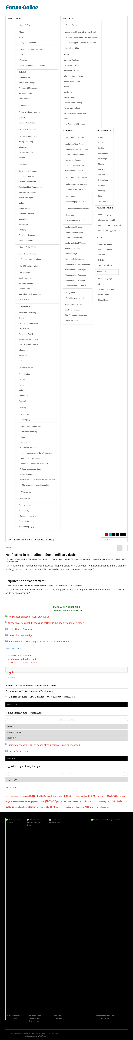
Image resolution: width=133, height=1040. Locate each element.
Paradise (23, 60)
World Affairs (24, 299)
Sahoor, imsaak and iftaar (30, 469)
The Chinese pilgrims (22, 655)
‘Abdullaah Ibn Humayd (74, 232)
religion (109, 802)
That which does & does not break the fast (37, 480)
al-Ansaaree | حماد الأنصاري (109, 231)
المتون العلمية (11, 758)
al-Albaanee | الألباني (106, 220)
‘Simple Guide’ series (106, 289)
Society (22, 158)
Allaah (21, 32)
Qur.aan (22, 117)
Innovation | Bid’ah (71, 71)
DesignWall (55, 1033)
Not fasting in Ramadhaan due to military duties (41, 555)
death (49, 796)
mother (14, 802)
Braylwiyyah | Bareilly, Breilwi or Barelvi (81, 32)
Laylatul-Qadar (26, 442)
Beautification (24, 374)
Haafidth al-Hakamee (73, 160)
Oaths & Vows (24, 289)
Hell (21, 55)
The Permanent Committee (76, 315)
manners (122, 796)
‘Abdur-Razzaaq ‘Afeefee (75, 155)
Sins (100, 196)
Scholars (101, 260)
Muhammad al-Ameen (74, 171)
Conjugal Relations (26, 176)
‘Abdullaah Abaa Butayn (75, 144)
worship (100, 807)
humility (87, 796)
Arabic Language (105, 244)
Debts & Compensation (28, 323)
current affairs (37, 795)
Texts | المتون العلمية (106, 265)
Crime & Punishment (27, 254)
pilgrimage (35, 802)
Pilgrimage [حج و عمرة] (28, 516)
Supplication (103, 201)
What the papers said (75, 202)
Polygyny (22, 230)
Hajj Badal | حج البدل (72, 65)
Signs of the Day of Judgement (32, 65)
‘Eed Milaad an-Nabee (29, 266)
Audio (99, 237)
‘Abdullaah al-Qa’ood (73, 227)
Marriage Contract (26, 214)
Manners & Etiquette (27, 129)
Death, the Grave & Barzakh (31, 49)
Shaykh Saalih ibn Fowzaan (43, 585)
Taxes (21, 361)
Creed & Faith (25, 25)
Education (23, 147)
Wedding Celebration (27, 240)
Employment (24, 329)
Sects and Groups (26, 99)
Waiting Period (25, 401)
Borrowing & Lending (27, 313)
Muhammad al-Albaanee (75, 280)
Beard (66, 55)
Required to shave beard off (25, 581)
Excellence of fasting (28, 432)
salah (124, 802)
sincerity (42, 807)
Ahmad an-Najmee (73, 248)
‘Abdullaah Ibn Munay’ (74, 238)
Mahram (22, 390)
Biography (70, 196)
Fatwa (18, 18)
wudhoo (106, 807)
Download (101, 272)
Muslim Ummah (25, 278)
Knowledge (24, 105)
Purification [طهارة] (26, 526)
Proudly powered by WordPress (35, 1036)
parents (28, 802)
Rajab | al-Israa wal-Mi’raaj (75, 113)
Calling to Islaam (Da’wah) (29, 112)
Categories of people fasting (31, 426)
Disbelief (22, 72)
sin (38, 807)
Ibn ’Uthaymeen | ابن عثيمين (109, 225)
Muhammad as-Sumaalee (75, 275)
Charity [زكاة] (24, 414)
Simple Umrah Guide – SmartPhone (23, 712)
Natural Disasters (26, 283)
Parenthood (23, 224)
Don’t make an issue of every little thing (31, 539)
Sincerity (101, 191)
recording (102, 802)
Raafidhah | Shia (72, 48)
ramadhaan (85, 801)
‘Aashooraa (26, 492)
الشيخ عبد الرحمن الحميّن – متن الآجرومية (23, 766)
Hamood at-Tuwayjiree (74, 165)
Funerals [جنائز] (25, 505)
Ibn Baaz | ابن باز (105, 215)
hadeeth (77, 796)
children (26, 796)
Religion (101, 185)
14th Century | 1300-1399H (77, 137)
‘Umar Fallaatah (71, 320)
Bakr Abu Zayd (71, 254)
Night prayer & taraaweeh (30, 458)
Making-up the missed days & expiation (36, 453)
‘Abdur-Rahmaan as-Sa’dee (76, 149)
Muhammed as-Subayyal (75, 270)
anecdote (13, 796)
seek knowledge (21, 807)
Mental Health (69, 97)
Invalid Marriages (26, 198)
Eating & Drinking (26, 142)
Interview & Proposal (27, 192)
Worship (22, 407)
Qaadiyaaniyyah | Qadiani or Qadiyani (80, 43)
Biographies (67, 130)
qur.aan (67, 801)
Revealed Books (25, 93)
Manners (101, 164)
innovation (99, 796)
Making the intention (28, 448)
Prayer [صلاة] (24, 521)
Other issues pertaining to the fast (34, 464)
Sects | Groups (72, 25)
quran (75, 802)
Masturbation (24, 219)
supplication (66, 807)
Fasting (101, 148)
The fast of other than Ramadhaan (36, 485)
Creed (100, 137)
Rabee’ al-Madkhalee (73, 304)
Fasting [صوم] (26, 420)
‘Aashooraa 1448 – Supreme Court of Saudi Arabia (30, 685)
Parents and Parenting (73, 103)
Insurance (23, 355)
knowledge (111, 795)
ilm (93, 795)
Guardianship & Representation (32, 187)
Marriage (23, 164)
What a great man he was (24, 662)
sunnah (58, 807)
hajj (82, 796)
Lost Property (24, 273)
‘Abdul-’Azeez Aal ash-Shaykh (77, 184)
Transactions (24, 306)
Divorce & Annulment (27, 182)
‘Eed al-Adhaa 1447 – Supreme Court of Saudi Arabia (29, 691)
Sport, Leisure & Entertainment (31, 294)
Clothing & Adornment (28, 136)
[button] (7, 720)
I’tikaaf (22, 437)
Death (100, 143)
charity (19, 796)
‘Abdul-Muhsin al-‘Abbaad (75, 243)
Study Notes (103, 300)
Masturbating (69, 92)
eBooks (101, 284)
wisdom (90, 806)
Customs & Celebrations (31, 259)
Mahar (21, 203)
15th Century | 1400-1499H (77, 177)
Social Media (103, 295)
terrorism (80, 807)
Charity (22, 318)
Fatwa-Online (30, 1033)
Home (10, 18)
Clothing (22, 379)
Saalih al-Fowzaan (72, 310)
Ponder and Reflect (72, 108)
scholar (10, 806)
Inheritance (23, 350)
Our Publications (105, 249)
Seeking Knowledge (27, 123)
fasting (63, 795)
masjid (7, 802)
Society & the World (27, 247)
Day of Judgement (28, 43)
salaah (117, 801)
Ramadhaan (103, 180)
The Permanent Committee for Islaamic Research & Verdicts (92, 559)
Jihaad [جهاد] (24, 510)
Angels (21, 37)
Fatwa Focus (67, 18)
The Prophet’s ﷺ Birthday (74, 124)
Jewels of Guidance (105, 208)
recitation (95, 802)
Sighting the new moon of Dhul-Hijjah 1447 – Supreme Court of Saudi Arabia (40, 697)
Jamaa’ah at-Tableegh (73, 81)
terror (73, 807)
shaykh (32, 806)
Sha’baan (68, 119)
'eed (6, 796)
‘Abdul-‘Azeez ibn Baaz (76, 189)
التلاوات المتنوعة (12, 780)
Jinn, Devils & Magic (27, 83)
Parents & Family (26, 152)
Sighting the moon (27, 474)
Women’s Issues (26, 367)
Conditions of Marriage (28, 171)
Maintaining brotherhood (23, 659)
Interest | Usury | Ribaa (73, 76)
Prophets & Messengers (28, 88)
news (20, 801)
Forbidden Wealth (26, 334)
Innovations (103, 153)
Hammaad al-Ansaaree (74, 259)
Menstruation (24, 395)
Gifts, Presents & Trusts (28, 345)
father (71, 796)
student (50, 806)
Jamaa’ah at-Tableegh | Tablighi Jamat (81, 37)
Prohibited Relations (27, 235)
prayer (50, 801)
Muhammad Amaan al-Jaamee (77, 264)
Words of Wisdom (104, 130)
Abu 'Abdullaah (12, 561)
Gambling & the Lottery (28, 339)
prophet (59, 802)
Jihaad (66, 87)
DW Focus (44, 1033)
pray (42, 802)
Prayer (101, 169)
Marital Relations (25, 208)
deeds (55, 796)
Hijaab (21, 385)
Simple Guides (12, 705)
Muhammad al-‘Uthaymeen (78, 286)
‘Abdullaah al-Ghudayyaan (78, 208)
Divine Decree (24, 77)
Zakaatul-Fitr (25, 498)
